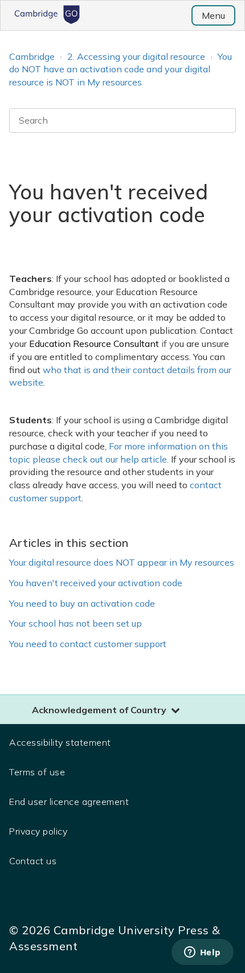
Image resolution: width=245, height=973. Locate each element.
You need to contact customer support (87, 643)
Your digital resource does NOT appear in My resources (121, 562)
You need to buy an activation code (82, 603)
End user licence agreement (69, 801)
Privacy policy (38, 831)
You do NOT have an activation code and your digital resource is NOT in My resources (120, 69)
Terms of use (37, 772)
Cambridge (32, 56)
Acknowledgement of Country (99, 710)
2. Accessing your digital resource (136, 56)
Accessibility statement (60, 742)
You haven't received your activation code (95, 582)
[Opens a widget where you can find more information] (202, 953)
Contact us (32, 860)
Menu (213, 15)
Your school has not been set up (75, 623)
